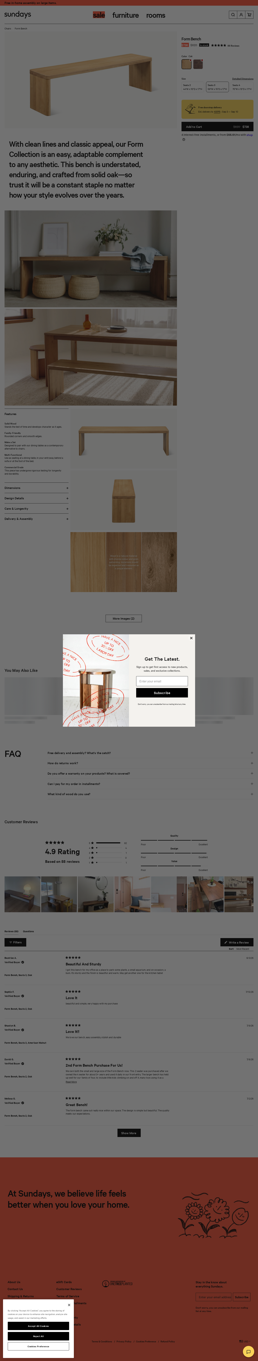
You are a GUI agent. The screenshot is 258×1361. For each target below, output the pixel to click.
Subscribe (162, 692)
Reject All (38, 1336)
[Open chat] (248, 1351)
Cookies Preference (38, 1346)
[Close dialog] (191, 638)
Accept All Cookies (38, 1325)
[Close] (69, 1305)
